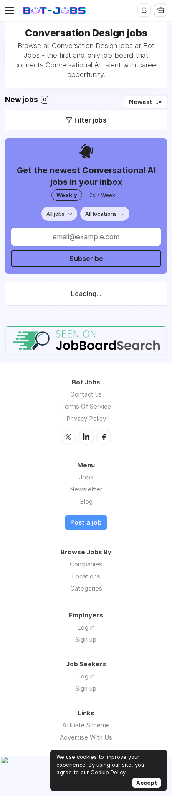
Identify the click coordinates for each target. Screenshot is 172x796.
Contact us (86, 394)
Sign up (86, 639)
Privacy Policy (86, 418)
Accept (146, 782)
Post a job (86, 522)
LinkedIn (86, 437)
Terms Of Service (86, 406)
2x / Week (102, 195)
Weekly (66, 195)
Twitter (68, 437)
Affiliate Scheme (86, 725)
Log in (86, 627)
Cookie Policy (108, 772)
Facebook (104, 437)
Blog (86, 501)
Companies (86, 564)
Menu (11, 10)
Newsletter (86, 489)
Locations (86, 576)
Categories (86, 588)
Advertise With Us (86, 737)
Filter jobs (90, 120)
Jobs (86, 477)
